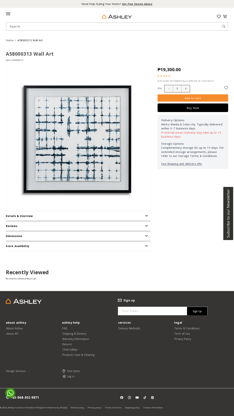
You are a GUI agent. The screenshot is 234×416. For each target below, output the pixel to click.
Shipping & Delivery (74, 333)
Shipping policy (132, 407)
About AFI (12, 333)
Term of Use (182, 333)
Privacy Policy (183, 339)
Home (10, 40)
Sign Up (197, 311)
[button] (225, 16)
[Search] (224, 26)
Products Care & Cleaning (78, 355)
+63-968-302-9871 (24, 398)
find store (73, 371)
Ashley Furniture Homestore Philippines (27, 407)
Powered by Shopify (57, 407)
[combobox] (117, 26)
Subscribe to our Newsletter (228, 213)
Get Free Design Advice (137, 4)
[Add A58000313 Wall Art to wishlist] (226, 88)
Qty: (160, 88)
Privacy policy (94, 407)
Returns (67, 344)
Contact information (153, 407)
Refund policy (77, 407)
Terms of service (113, 407)
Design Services (16, 371)
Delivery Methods (129, 328)
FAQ (64, 328)
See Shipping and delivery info (181, 163)
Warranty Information (75, 339)
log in (70, 376)
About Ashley (14, 328)
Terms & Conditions (187, 328)
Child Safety (69, 349)
